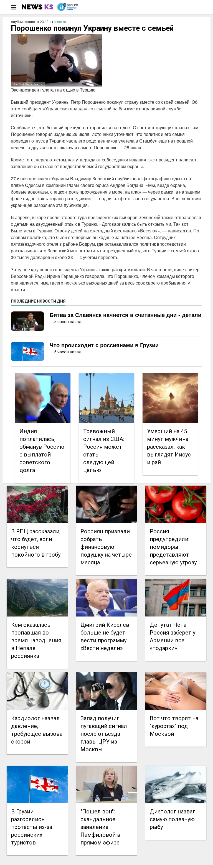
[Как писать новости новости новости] (38, 7)
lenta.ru (60, 22)
